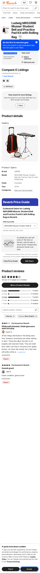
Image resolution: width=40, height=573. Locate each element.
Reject (10, 569)
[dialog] (20, 558)
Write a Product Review (20, 285)
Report (6, 359)
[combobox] (18, 225)
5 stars (4, 291)
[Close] (36, 42)
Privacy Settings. (13, 561)
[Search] (35, 8)
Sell (24, 2)
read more (21, 352)
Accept (29, 569)
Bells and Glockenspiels (23, 190)
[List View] (7, 80)
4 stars (4, 294)
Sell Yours (29, 261)
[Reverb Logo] (11, 2)
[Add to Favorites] (20, 36)
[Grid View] (4, 80)
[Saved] (30, 2)
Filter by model (8, 222)
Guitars (15, 13)
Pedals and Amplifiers (27, 13)
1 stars (4, 303)
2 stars (4, 300)
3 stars (4, 297)
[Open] (35, 226)
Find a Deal (6, 13)
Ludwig (17, 171)
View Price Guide (11, 261)
